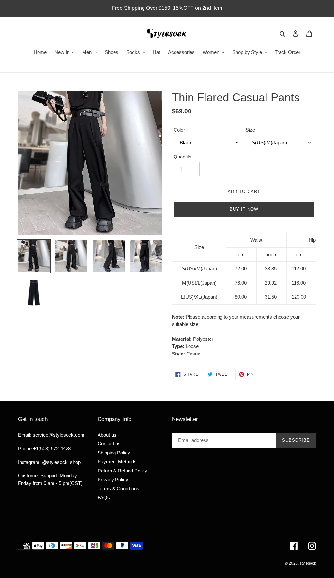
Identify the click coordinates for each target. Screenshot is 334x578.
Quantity (182, 156)
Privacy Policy (113, 479)
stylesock (308, 563)
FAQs (104, 497)
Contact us (109, 443)
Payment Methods (117, 461)
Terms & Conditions (118, 488)
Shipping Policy (114, 452)
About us (107, 435)
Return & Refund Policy (122, 470)
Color (179, 130)
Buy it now (244, 209)
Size (250, 130)
